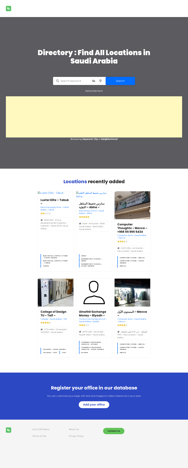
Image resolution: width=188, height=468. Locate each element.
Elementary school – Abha (91, 260)
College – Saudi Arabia (54, 349)
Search (120, 80)
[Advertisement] (94, 116)
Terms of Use (39, 436)
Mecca (123, 266)
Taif (64, 352)
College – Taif (50, 352)
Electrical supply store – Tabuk (55, 261)
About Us (74, 429)
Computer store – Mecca (132, 257)
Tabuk (46, 266)
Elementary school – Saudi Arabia (91, 265)
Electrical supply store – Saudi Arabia (55, 256)
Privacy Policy (76, 436)
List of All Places (40, 429)
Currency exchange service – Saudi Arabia (92, 348)
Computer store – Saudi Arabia (132, 261)
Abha (83, 256)
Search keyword (58, 81)
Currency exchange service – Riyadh (91, 343)
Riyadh (84, 352)
